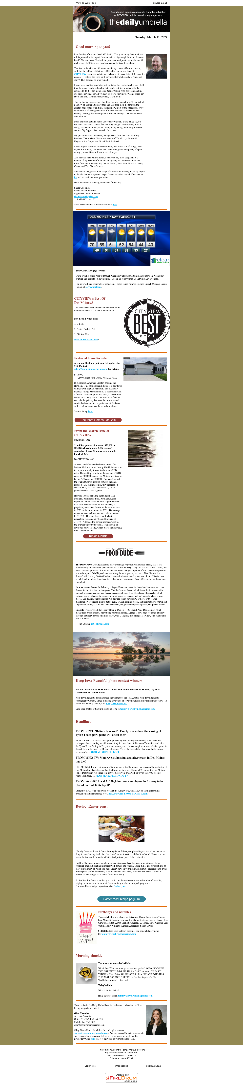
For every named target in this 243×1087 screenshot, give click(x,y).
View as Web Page (86, 2)
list (75, 177)
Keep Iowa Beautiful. (116, 703)
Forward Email (159, 2)
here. (90, 411)
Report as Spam (153, 1065)
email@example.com (134, 1049)
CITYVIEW (80, 74)
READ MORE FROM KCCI (104, 752)
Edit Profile (90, 1065)
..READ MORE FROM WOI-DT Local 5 (128, 793)
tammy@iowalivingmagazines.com (137, 708)
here (115, 204)
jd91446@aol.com (100, 623)
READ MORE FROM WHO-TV (112, 775)
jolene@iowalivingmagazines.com (90, 369)
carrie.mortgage (93, 287)
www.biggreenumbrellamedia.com (91, 1033)
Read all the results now (86, 339)
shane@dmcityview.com (86, 196)
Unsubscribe (121, 1065)
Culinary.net (120, 886)
